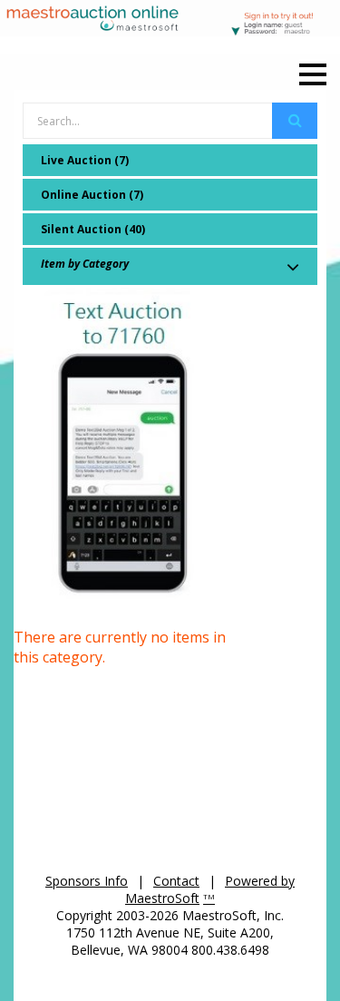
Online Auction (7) (92, 194)
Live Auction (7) (85, 160)
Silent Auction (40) (93, 229)
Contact (176, 880)
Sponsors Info (86, 880)
